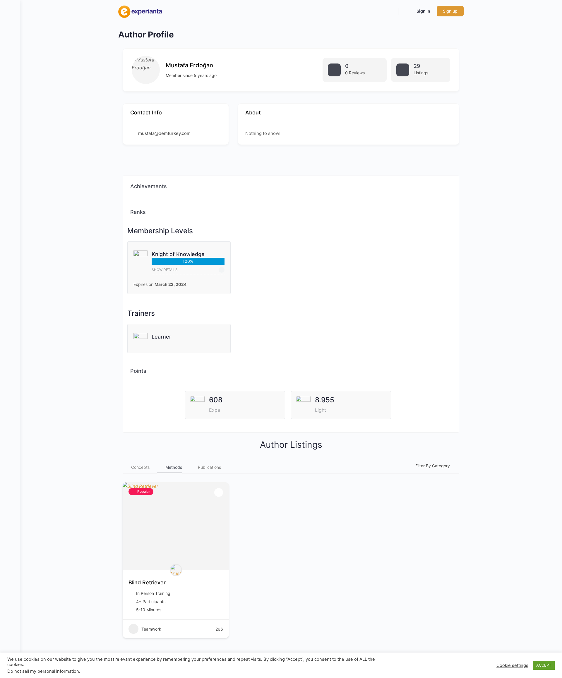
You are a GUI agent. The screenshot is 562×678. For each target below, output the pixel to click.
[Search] (390, 11)
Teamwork (151, 628)
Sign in (423, 10)
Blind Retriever (147, 582)
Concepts (140, 467)
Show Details (165, 269)
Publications (209, 467)
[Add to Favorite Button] (218, 492)
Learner (161, 337)
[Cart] (407, 11)
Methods (173, 467)
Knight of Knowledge (178, 254)
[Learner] (140, 343)
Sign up (450, 10)
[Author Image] (176, 570)
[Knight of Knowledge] (140, 262)
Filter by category (432, 465)
